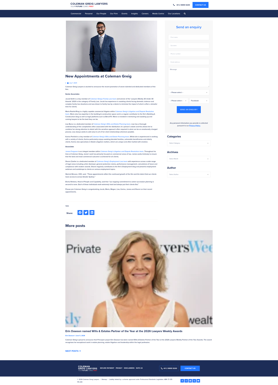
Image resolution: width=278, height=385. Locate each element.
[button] (184, 13)
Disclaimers (129, 368)
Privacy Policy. (194, 125)
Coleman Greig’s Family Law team (103, 99)
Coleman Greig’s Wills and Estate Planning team (112, 124)
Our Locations (174, 13)
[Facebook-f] (182, 381)
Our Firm (114, 13)
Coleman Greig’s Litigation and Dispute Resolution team (122, 151)
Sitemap (104, 379)
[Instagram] (186, 381)
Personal (89, 13)
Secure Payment (107, 368)
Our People (101, 13)
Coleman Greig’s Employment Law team (112, 161)
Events (124, 13)
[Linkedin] (190, 381)
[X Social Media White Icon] (194, 381)
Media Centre (158, 13)
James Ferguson (71, 151)
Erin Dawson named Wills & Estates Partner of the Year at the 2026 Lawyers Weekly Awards (123, 331)
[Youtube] (198, 381)
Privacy (119, 368)
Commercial (76, 13)
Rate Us (139, 368)
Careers (145, 13)
